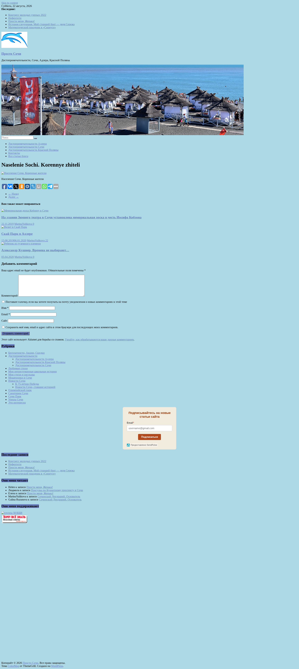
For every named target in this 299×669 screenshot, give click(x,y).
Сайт (4, 320)
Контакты (14, 153)
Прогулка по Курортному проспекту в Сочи (57, 490)
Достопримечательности (22, 355)
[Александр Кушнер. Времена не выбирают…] (21, 243)
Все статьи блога (18, 156)
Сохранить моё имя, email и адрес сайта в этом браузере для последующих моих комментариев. (62, 327)
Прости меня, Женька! (21, 21)
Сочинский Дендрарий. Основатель (59, 496)
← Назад (13, 193)
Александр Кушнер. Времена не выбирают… (35, 250)
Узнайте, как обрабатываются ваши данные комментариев (99, 339)
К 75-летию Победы (27, 383)
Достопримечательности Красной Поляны (33, 149)
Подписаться (149, 436)
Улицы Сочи (15, 399)
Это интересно (17, 402)
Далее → (13, 196)
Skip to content (9, 2)
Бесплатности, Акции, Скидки (26, 352)
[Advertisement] (20, 585)
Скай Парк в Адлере (17, 234)
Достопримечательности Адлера (27, 143)
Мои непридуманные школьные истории (32, 371)
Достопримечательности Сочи (26, 146)
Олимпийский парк (20, 390)
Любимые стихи (18, 368)
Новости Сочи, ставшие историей (35, 387)
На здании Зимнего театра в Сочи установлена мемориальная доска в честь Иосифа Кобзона (71, 217)
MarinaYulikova (23, 223)
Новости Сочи (16, 380)
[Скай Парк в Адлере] (14, 227)
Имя (4, 307)
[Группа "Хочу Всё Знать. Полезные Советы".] (14, 522)
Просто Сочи (11, 53)
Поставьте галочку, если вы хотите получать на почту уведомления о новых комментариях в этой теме (66, 301)
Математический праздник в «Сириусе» (32, 27)
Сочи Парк (14, 396)
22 (46, 240)
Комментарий (9, 295)
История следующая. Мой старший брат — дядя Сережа (41, 24)
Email (5, 314)
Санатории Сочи (18, 393)
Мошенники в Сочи (20, 377)
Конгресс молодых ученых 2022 (27, 14)
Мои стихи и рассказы (21, 374)
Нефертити (14, 18)
